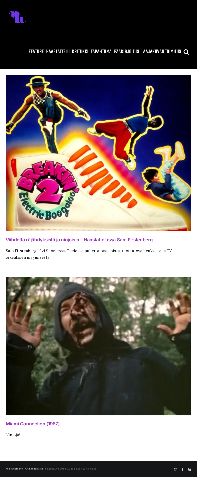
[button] (186, 52)
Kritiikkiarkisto (14, 468)
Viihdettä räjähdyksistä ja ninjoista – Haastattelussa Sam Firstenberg (79, 240)
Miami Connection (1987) (33, 424)
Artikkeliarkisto (34, 468)
